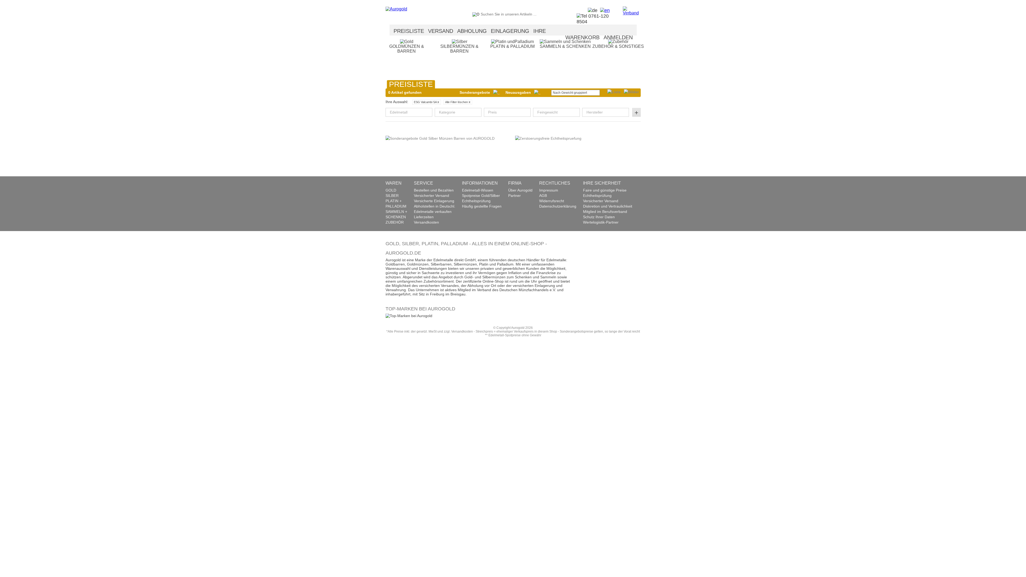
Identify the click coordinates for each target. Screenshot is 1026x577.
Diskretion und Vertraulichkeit (607, 206)
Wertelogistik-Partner (601, 222)
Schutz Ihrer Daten (599, 217)
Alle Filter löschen (458, 102)
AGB (543, 195)
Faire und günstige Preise (605, 190)
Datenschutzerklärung (557, 206)
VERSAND (440, 31)
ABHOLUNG (472, 31)
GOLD (391, 190)
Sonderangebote (476, 92)
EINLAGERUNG (510, 31)
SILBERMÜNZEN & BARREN (459, 48)
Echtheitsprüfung (476, 201)
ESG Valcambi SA (426, 102)
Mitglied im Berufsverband (605, 211)
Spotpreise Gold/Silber (481, 195)
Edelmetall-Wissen (477, 190)
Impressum (548, 190)
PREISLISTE (409, 31)
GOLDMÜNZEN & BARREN (406, 48)
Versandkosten (426, 222)
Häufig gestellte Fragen (482, 206)
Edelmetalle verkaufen (433, 211)
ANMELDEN (618, 37)
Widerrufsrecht (551, 201)
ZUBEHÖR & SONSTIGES (618, 46)
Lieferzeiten (424, 217)
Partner (514, 195)
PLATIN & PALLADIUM (512, 46)
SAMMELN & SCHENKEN (565, 46)
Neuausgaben (520, 92)
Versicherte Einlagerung (434, 201)
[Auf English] (603, 10)
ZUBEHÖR (395, 222)
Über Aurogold (520, 190)
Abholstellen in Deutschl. (434, 206)
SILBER (392, 195)
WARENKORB (582, 37)
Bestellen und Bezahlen (434, 190)
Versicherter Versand (431, 195)
